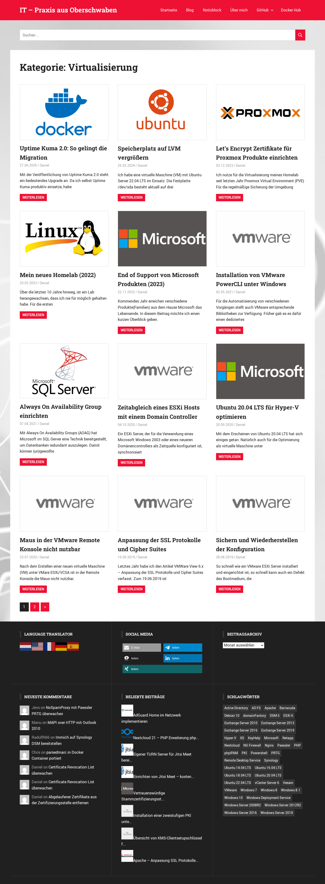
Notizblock (212, 10)
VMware (230, 790)
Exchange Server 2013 (277, 723)
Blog (190, 10)
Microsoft (271, 738)
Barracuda (287, 708)
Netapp (287, 738)
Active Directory (236, 708)
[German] (61, 646)
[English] (38, 646)
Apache (270, 708)
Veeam (288, 782)
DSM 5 (275, 715)
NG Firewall (252, 745)
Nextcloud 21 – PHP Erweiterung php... (166, 737)
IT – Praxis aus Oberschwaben (68, 9)
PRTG (275, 753)
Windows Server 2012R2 (283, 805)
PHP (297, 745)
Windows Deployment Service (268, 797)
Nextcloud (232, 745)
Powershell (259, 753)
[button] (142, 647)
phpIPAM (231, 753)
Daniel (44, 165)
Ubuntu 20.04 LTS (268, 775)
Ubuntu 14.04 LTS (237, 767)
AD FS (256, 708)
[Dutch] (26, 646)
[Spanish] (73, 646)
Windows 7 (249, 790)
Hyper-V (230, 738)
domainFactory (254, 715)
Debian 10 (231, 715)
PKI (244, 753)
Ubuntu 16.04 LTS (268, 767)
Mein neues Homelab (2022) (58, 275)
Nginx (269, 745)
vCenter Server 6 (267, 782)
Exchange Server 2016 (240, 730)
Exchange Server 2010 (240, 723)
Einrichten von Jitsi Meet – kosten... (163, 776)
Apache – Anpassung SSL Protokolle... (165, 860)
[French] (49, 646)
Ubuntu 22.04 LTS (237, 782)
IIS (242, 738)
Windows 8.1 (290, 790)
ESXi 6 (288, 715)
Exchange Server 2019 (277, 730)
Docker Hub (291, 10)
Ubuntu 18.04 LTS (237, 775)
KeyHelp (254, 738)
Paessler (283, 745)
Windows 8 (269, 790)
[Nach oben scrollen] (318, 877)
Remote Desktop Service (242, 760)
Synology (271, 760)
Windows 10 (233, 797)
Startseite (168, 10)
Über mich (239, 10)
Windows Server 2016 (240, 812)
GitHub (263, 10)
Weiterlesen (33, 197)
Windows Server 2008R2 (242, 805)
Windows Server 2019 (277, 812)
